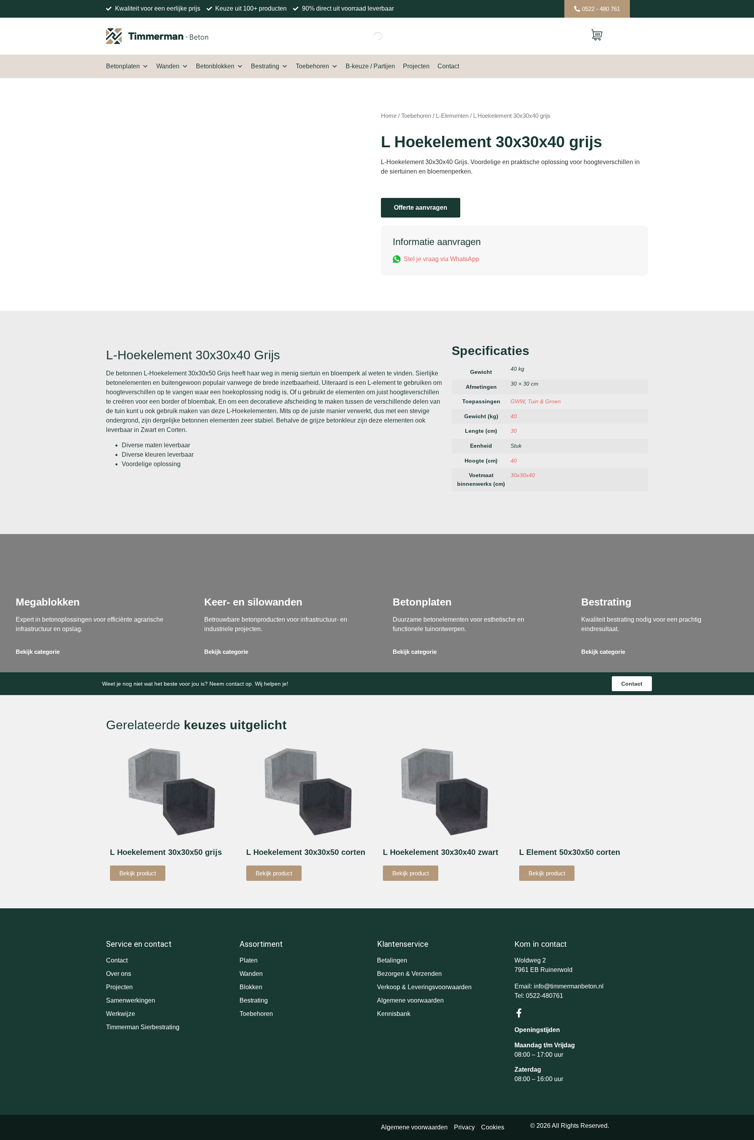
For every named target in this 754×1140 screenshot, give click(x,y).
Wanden (167, 66)
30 (514, 431)
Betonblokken (215, 66)
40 (514, 416)
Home (389, 116)
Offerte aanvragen (420, 207)
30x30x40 (523, 475)
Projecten (416, 66)
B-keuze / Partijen (370, 66)
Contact (448, 66)
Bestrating (265, 66)
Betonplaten (123, 66)
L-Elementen (452, 116)
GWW (518, 401)
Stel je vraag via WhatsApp (441, 259)
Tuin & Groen (544, 401)
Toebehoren (312, 66)
